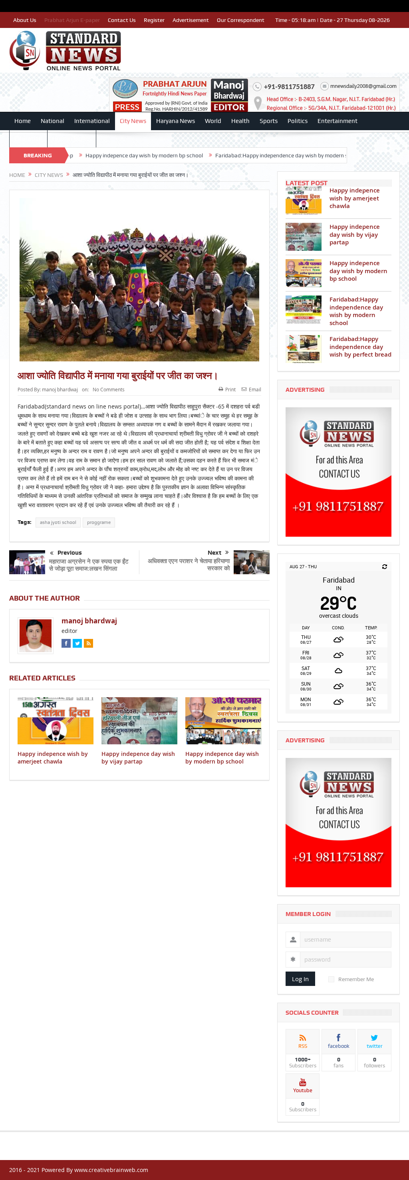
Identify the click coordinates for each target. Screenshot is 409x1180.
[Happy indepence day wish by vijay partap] (304, 237)
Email (255, 389)
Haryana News (175, 121)
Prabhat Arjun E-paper (72, 20)
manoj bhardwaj (60, 389)
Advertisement (191, 20)
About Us (24, 20)
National (52, 121)
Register (154, 20)
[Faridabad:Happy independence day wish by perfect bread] (304, 349)
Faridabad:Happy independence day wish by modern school (245, 155)
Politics (298, 121)
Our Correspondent (240, 20)
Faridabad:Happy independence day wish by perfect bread (360, 347)
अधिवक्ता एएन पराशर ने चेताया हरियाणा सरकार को (189, 564)
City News (133, 121)
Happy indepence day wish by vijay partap (138, 757)
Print (230, 389)
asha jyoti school (58, 522)
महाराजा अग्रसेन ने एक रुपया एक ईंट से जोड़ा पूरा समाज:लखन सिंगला (89, 565)
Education (28, 138)
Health (240, 121)
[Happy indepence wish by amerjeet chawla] (304, 200)
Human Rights (71, 138)
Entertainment (337, 121)
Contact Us (122, 20)
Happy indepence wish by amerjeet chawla (53, 757)
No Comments (109, 389)
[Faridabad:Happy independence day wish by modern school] (304, 309)
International (92, 121)
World (213, 121)
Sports (269, 121)
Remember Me (356, 979)
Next (214, 552)
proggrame (99, 522)
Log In (300, 979)
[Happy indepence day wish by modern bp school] (304, 273)
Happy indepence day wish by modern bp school (101, 155)
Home (22, 121)
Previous (70, 552)
